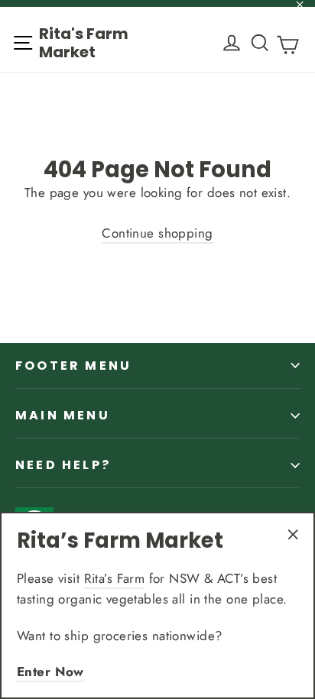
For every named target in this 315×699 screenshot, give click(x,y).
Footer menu (73, 365)
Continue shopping (157, 233)
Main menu (62, 415)
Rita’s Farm (114, 578)
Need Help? (63, 465)
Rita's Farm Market (83, 42)
